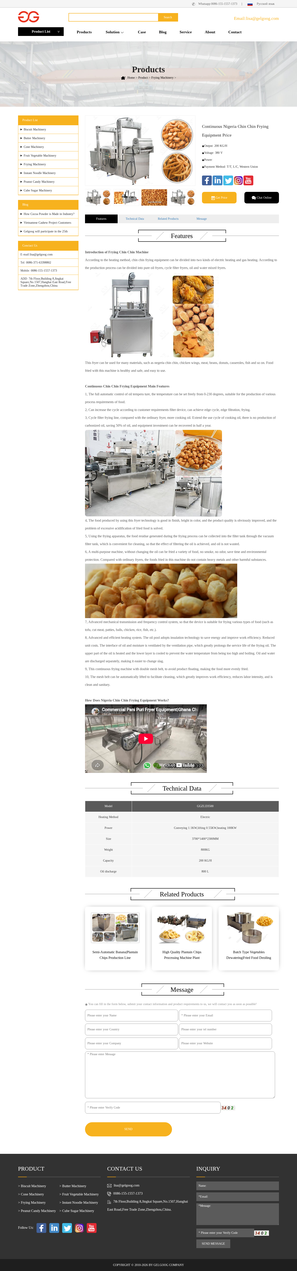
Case (142, 32)
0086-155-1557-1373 (44, 270)
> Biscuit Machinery (32, 1186)
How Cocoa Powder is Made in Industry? (49, 214)
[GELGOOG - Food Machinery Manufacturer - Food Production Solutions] (28, 16)
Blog (163, 32)
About (210, 32)
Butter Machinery (34, 138)
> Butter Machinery (72, 1186)
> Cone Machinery (31, 1194)
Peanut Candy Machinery (39, 181)
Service (186, 32)
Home (131, 77)
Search (168, 17)
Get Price (221, 197)
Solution (113, 32)
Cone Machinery (34, 147)
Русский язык (265, 3)
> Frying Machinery (32, 1202)
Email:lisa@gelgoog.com (256, 18)
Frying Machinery (162, 77)
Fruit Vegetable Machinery (40, 155)
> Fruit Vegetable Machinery (79, 1194)
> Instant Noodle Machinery (78, 1202)
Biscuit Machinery (35, 129)
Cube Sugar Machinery (38, 190)
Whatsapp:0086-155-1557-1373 (217, 3)
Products (84, 32)
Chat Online (264, 197)
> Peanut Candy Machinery (37, 1211)
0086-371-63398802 (38, 262)
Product (143, 77)
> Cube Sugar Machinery (76, 1211)
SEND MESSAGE (213, 1243)
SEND (128, 1129)
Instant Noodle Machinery (40, 173)
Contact (235, 32)
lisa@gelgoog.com (41, 254)
